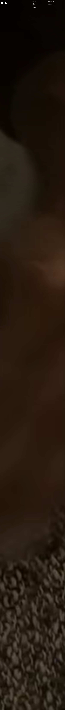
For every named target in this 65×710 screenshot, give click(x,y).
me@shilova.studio (51, 3)
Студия (33, 3)
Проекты (34, 5)
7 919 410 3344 (51, 1)
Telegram (50, 4)
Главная (34, 1)
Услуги (33, 4)
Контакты (34, 7)
